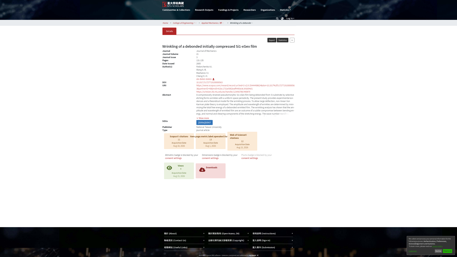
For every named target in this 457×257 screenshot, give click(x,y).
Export (272, 40)
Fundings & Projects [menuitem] (228, 9)
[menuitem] (285, 10)
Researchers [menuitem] (249, 9)
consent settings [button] (173, 158)
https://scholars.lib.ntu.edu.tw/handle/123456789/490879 (223, 91)
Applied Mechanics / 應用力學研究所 (213, 22)
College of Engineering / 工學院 (185, 22)
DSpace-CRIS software (213, 255)
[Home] (215, 3)
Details (169, 31)
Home (165, 22)
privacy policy (437, 246)
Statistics (282, 40)
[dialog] (431, 245)
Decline (438, 251)
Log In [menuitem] (289, 18)
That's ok (447, 251)
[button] (202, 118)
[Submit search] (277, 18)
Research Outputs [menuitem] (204, 9)
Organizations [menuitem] (268, 9)
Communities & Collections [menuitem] (176, 9)
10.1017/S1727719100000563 (209, 82)
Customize (413, 251)
